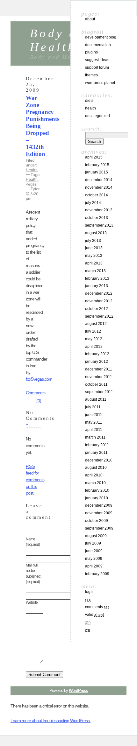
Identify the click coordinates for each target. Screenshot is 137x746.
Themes (91, 75)
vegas (31, 184)
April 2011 (93, 429)
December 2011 (98, 369)
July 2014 (93, 203)
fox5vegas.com (39, 379)
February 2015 (97, 165)
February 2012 (97, 354)
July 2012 (93, 331)
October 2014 (96, 195)
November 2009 (98, 513)
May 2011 (93, 422)
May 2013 (93, 255)
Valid (94, 614)
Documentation (98, 45)
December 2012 (98, 293)
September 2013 (99, 225)
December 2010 (98, 460)
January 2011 (96, 452)
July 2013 (93, 240)
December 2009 (98, 505)
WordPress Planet (100, 83)
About (90, 19)
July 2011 (93, 407)
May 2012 (93, 339)
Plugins (91, 52)
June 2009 (94, 551)
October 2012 (96, 308)
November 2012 (98, 301)
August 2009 (96, 536)
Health (32, 169)
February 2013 (97, 278)
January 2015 (96, 172)
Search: (91, 128)
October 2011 (96, 384)
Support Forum (97, 67)
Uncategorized (97, 116)
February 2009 (97, 574)
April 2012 (94, 346)
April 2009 (94, 566)
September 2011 (99, 392)
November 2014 (98, 187)
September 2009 (99, 528)
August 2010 (96, 467)
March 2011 (95, 437)
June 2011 (93, 414)
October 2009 (96, 520)
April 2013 (94, 263)
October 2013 (96, 217)
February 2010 (97, 490)
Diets (89, 100)
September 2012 (99, 316)
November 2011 (98, 377)
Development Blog (100, 37)
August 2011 (95, 399)
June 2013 (94, 248)
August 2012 (96, 323)
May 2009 (93, 558)
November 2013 (98, 210)
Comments (97, 607)
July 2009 (93, 543)
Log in (90, 591)
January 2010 (96, 498)
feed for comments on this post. (35, 480)
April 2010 (94, 475)
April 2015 (94, 157)
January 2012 (96, 361)
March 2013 (95, 271)
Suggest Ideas (97, 60)
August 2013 (96, 233)
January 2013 (96, 286)
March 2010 (95, 483)
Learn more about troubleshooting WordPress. (50, 720)
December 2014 (98, 180)
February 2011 (97, 445)
